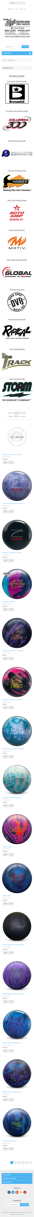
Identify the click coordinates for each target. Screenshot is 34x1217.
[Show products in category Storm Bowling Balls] (17, 391)
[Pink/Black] (17, 682)
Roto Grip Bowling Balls (17, 200)
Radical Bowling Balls (17, 320)
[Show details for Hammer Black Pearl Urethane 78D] (17, 927)
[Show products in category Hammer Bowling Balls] (17, 183)
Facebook (9, 1192)
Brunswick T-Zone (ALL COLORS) (13, 748)
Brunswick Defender (9, 601)
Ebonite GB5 (6, 896)
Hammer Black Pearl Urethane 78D (13, 945)
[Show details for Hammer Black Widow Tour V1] (17, 1074)
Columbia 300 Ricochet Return (12, 798)
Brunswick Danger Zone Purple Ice (13, 503)
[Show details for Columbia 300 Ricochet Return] (17, 780)
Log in (16, 9)
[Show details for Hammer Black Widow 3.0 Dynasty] (17, 976)
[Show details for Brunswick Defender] (17, 584)
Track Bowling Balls (17, 349)
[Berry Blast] (17, 731)
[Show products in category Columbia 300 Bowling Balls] (17, 123)
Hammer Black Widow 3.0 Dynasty (13, 994)
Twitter (13, 1192)
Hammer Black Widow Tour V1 (12, 1092)
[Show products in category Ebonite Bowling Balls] (17, 153)
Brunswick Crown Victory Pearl (12, 454)
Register (10, 9)
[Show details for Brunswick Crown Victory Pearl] (17, 437)
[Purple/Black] (17, 633)
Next (30, 1162)
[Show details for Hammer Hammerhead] (17, 1123)
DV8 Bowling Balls (17, 290)
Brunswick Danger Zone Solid (12, 552)
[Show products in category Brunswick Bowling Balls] (17, 94)
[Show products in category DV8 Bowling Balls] (17, 302)
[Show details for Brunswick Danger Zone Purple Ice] (17, 486)
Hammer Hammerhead (10, 1141)
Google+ (24, 1192)
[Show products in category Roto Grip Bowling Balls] (17, 213)
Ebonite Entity (7, 847)
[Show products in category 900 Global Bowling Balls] (17, 272)
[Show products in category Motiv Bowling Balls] (17, 242)
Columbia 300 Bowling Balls (17, 111)
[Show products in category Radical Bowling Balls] (17, 332)
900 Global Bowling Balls (17, 260)
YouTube (21, 1192)
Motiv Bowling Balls (17, 230)
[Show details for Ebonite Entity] (17, 829)
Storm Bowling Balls (17, 379)
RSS (17, 1192)
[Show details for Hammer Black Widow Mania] (17, 1025)
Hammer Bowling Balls (17, 171)
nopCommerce (19, 1214)
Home (4, 60)
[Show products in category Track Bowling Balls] (17, 362)
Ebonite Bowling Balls (17, 141)
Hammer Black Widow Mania (11, 1043)
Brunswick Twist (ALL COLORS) (13, 699)
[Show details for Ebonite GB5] (17, 878)
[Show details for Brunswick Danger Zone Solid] (17, 535)
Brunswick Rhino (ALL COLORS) (13, 650)
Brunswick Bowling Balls (17, 81)
